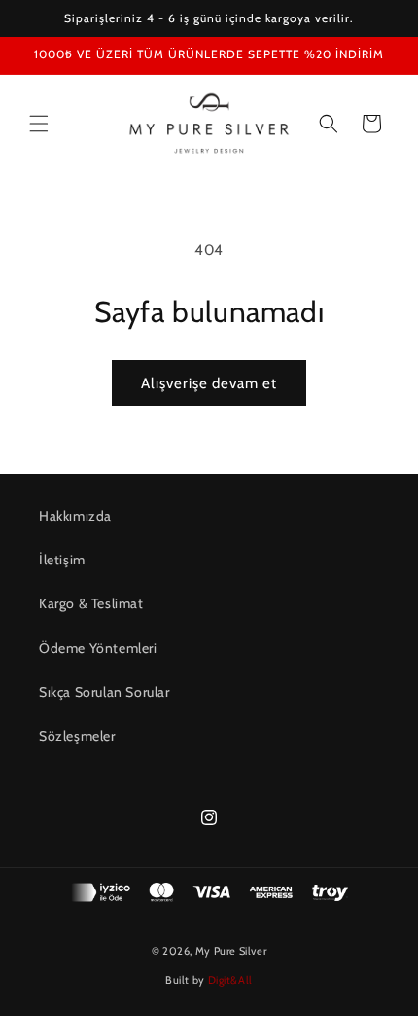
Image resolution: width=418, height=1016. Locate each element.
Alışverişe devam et (209, 383)
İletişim (62, 559)
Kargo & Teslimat (91, 603)
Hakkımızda (75, 516)
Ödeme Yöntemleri (98, 648)
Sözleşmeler (77, 735)
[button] (38, 123)
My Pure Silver (230, 951)
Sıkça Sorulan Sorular (104, 692)
